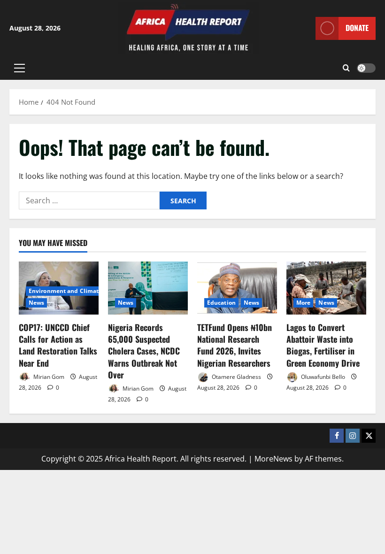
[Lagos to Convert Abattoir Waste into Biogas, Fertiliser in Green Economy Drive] (326, 288)
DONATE (357, 27)
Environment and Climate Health (76, 291)
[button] (19, 68)
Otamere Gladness (235, 377)
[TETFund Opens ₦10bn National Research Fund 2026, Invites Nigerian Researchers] (237, 288)
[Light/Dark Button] (366, 68)
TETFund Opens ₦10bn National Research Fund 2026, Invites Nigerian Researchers (234, 345)
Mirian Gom (48, 377)
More (303, 303)
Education (221, 303)
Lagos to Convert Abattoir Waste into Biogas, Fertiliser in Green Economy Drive (323, 345)
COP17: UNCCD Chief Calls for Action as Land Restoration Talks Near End (58, 345)
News (36, 303)
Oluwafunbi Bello (322, 377)
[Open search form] (346, 68)
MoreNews (273, 459)
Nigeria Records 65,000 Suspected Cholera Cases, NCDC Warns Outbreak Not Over (144, 351)
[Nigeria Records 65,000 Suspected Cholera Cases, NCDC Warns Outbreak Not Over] (148, 288)
